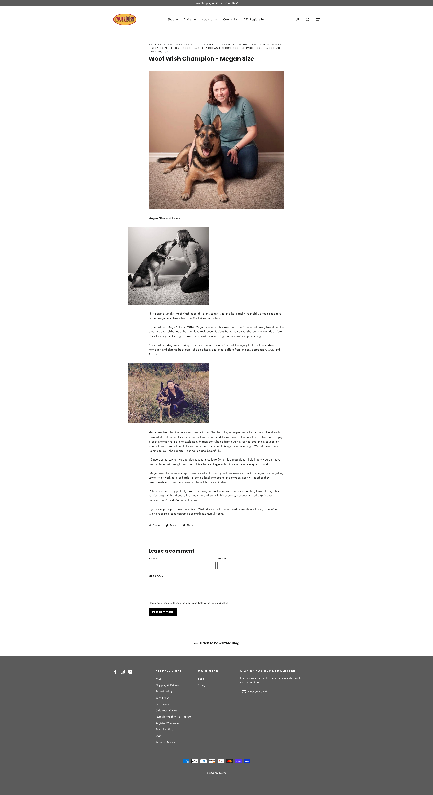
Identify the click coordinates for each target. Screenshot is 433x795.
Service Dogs (252, 48)
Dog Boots (184, 44)
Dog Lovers (204, 44)
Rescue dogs (180, 48)
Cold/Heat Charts (166, 710)
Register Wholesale (167, 723)
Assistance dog (161, 44)
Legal (159, 736)
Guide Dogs (248, 44)
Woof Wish (274, 48)
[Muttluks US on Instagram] (123, 671)
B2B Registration (255, 19)
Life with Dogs (271, 44)
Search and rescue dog (220, 48)
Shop (171, 19)
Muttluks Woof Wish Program (173, 717)
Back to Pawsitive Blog (220, 643)
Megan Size (159, 48)
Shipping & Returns (167, 685)
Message (156, 576)
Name (153, 558)
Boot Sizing (162, 698)
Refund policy (164, 691)
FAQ (158, 679)
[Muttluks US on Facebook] (115, 671)
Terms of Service (165, 742)
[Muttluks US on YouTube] (130, 671)
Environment (163, 704)
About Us (208, 19)
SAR (196, 48)
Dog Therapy (226, 44)
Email (222, 558)
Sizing (188, 19)
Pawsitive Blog (164, 729)
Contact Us (230, 19)
